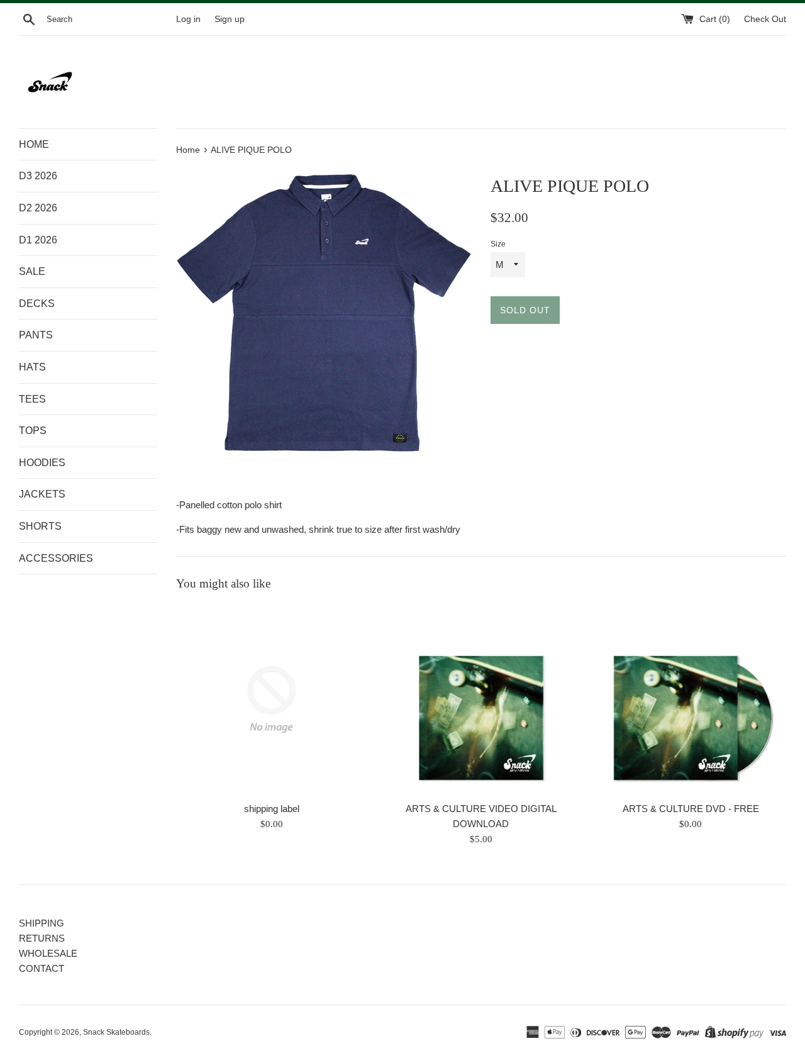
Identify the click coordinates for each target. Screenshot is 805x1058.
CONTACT (41, 968)
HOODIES (42, 462)
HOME (34, 144)
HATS (32, 367)
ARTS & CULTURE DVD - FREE (691, 808)
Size (498, 244)
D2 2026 (38, 208)
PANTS (36, 335)
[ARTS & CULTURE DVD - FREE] (691, 699)
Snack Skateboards (116, 1032)
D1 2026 (38, 240)
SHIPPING (41, 923)
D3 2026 (38, 175)
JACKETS (42, 494)
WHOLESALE (48, 953)
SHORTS (40, 526)
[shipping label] (271, 699)
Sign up (229, 19)
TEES (32, 399)
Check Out (765, 19)
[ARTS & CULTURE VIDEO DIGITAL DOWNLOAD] (481, 699)
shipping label (271, 808)
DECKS (37, 303)
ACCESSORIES (56, 558)
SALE (32, 271)
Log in (188, 19)
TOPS (33, 430)
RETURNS (42, 938)
